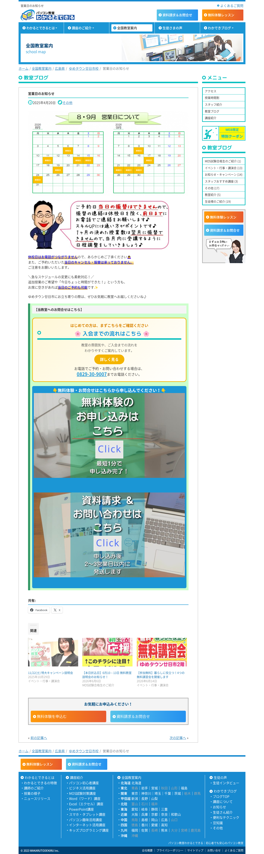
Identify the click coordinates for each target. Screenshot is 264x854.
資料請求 (177, 14)
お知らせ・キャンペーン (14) (224, 174)
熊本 (164, 830)
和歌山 (176, 814)
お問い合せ (214, 850)
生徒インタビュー (226, 782)
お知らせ (219, 806)
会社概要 (147, 850)
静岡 (154, 809)
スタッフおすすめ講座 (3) (221, 181)
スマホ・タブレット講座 (87, 814)
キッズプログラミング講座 (89, 830)
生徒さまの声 (172, 27)
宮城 (154, 787)
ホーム (23, 68)
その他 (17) (212, 188)
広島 (164, 819)
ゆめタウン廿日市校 (84, 68)
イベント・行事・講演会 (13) (224, 168)
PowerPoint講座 (81, 809)
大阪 (134, 814)
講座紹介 (210, 118)
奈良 (164, 814)
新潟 (134, 798)
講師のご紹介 (34, 787)
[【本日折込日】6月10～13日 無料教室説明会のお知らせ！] (107, 652)
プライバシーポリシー (170, 850)
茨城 (177, 793)
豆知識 (218, 822)
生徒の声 (220, 777)
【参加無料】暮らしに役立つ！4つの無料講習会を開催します (161, 675)
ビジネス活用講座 (82, 787)
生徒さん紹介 (223, 812)
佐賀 (144, 830)
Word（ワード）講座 (84, 798)
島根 (144, 819)
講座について (223, 801)
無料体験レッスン (223, 217)
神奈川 (146, 793)
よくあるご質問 (231, 5)
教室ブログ (212, 111)
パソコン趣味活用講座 (85, 819)
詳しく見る (109, 359)
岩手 (144, 787)
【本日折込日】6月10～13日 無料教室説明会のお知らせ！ (107, 675)
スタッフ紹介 (213, 104)
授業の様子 (32, 793)
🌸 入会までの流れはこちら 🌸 (112, 333)
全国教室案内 (127, 27)
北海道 (136, 782)
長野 (144, 798)
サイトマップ (195, 850)
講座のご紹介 (82, 27)
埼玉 (157, 793)
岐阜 (144, 809)
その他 (67, 102)
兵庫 (144, 814)
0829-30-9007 (92, 373)
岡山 (154, 819)
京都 (154, 814)
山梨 (154, 798)
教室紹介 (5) (213, 194)
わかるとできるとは (40, 27)
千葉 (167, 793)
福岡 (134, 830)
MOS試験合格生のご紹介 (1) (223, 161)
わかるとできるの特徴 (40, 782)
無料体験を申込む (52, 716)
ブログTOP (221, 796)
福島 (184, 787)
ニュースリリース (37, 798)
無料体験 (221, 14)
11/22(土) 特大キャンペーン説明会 (50, 673)
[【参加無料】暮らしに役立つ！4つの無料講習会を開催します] (162, 652)
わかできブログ (219, 27)
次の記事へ (178, 737)
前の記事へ (39, 737)
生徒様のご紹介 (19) (218, 201)
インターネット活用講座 (87, 824)
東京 (134, 793)
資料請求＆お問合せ (133, 716)
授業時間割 (212, 98)
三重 (164, 809)
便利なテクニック (226, 817)
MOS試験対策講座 (82, 793)
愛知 (134, 809)
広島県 (60, 68)
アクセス (210, 91)
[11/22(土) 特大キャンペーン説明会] (53, 652)
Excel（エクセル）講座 (86, 803)
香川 (144, 824)
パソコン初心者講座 (84, 782)
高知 (164, 824)
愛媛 (154, 824)
